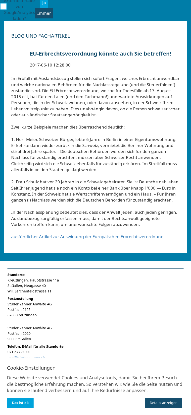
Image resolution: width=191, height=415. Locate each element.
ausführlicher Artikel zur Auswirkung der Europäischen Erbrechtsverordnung (87, 236)
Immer (44, 13)
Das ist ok (20, 402)
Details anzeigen (164, 402)
